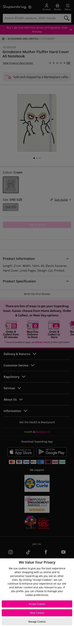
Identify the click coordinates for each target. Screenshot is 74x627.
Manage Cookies (37, 621)
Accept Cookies (37, 604)
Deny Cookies (37, 612)
